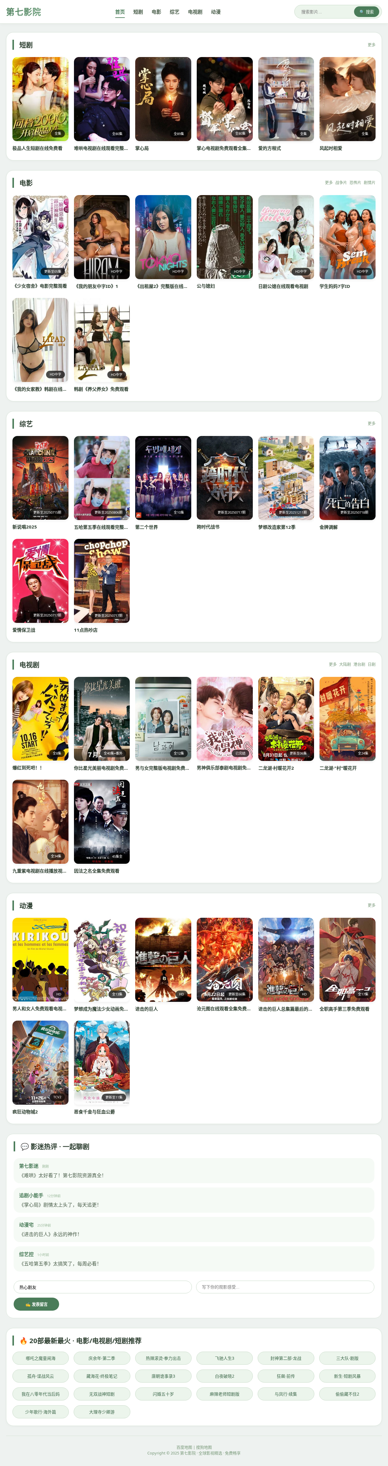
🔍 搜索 (367, 12)
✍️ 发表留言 (36, 1304)
